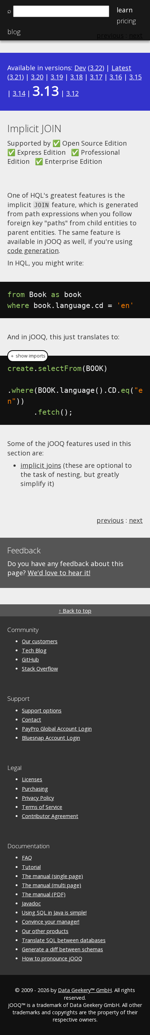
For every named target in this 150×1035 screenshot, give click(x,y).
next (136, 520)
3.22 (96, 67)
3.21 (15, 76)
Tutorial (31, 867)
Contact (31, 719)
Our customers (40, 641)
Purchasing (35, 788)
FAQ (27, 857)
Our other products (45, 931)
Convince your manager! (50, 921)
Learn (125, 9)
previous (110, 520)
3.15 (135, 76)
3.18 (76, 76)
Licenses (32, 779)
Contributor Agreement (50, 816)
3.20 (37, 76)
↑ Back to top (75, 610)
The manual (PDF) (44, 894)
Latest (121, 67)
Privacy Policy (38, 797)
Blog (13, 31)
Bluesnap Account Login (51, 737)
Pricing (126, 20)
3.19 (57, 76)
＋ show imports (28, 356)
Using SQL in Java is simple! (54, 912)
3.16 (116, 76)
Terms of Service (42, 806)
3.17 (96, 76)
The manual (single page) (52, 876)
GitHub (30, 659)
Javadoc (31, 903)
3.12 (72, 93)
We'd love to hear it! (59, 572)
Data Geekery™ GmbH (85, 990)
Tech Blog (34, 650)
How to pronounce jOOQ (52, 958)
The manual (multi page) (51, 885)
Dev (80, 67)
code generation (33, 250)
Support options (42, 710)
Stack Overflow (40, 668)
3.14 (19, 93)
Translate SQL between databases (64, 940)
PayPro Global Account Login (57, 728)
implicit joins (40, 465)
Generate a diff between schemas (62, 949)
